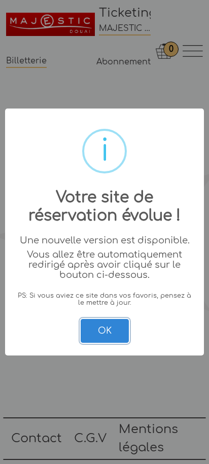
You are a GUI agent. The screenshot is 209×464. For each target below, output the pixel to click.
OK (105, 331)
